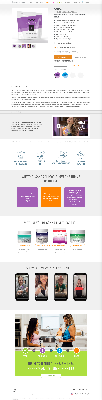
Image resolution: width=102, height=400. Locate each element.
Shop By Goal (39, 2)
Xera (53, 2)
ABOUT (75, 2)
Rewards (67, 2)
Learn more (51, 376)
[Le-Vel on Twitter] (77, 390)
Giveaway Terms (38, 394)
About (28, 394)
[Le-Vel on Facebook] (74, 390)
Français (87, 394)
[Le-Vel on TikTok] (86, 390)
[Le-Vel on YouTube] (83, 390)
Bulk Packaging (81, 57)
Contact (24, 394)
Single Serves (63, 57)
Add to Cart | (24, 245)
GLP (47, 2)
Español (82, 394)
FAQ (32, 394)
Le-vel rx (59, 2)
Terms (14, 394)
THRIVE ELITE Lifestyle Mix (26, 130)
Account (87, 2)
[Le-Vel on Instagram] (80, 390)
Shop (31, 2)
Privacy (19, 394)
